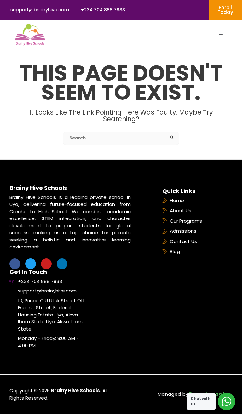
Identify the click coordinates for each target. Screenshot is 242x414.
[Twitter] (30, 263)
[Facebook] (14, 263)
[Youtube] (46, 263)
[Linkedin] (62, 263)
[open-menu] (221, 34)
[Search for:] (121, 137)
